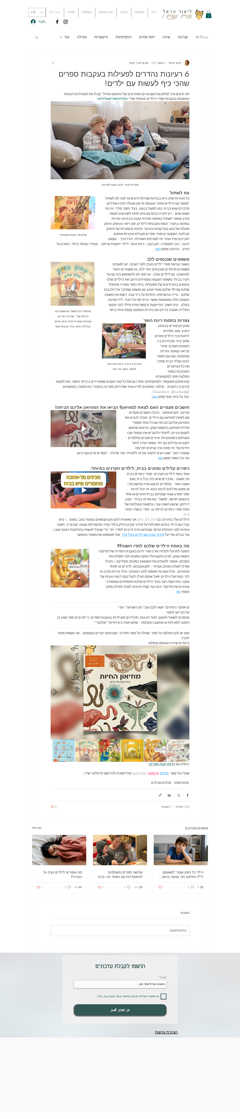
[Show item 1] (178, 750)
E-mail (163, 977)
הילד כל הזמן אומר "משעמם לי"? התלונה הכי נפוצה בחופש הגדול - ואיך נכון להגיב (181, 874)
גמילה (82, 37)
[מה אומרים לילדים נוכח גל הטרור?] (59, 850)
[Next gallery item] (55, 692)
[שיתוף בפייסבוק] (187, 795)
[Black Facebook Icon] (57, 22)
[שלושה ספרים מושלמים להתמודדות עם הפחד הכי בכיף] (120, 850)
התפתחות (124, 37)
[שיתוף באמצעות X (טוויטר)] (178, 795)
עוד (67, 37)
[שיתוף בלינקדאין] (169, 795)
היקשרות (101, 37)
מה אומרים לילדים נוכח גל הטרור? (62, 874)
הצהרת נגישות (166, 1032)
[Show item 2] (155, 750)
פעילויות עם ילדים (161, 782)
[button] (139, 12)
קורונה (183, 37)
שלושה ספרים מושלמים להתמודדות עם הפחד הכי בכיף (120, 874)
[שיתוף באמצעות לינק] (160, 795)
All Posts (201, 37)
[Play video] (83, 428)
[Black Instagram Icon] (65, 22)
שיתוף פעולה (181, 782)
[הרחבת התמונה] (120, 692)
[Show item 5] (86, 750)
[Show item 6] (63, 750)
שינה (166, 37)
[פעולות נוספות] (53, 63)
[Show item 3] (132, 750)
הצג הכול (37, 828)
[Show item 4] (109, 750)
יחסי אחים (147, 37)
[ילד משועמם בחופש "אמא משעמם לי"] (181, 850)
